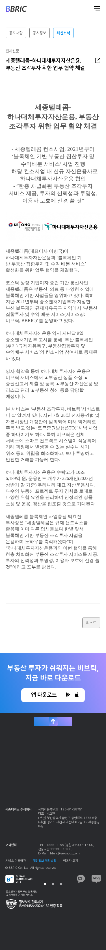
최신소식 (63, 33)
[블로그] (96, 879)
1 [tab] (45, 884)
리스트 (91, 623)
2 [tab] (53, 884)
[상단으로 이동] (53, 721)
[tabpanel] (53, 846)
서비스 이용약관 (15, 861)
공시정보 (39, 33)
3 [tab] (61, 884)
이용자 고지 (70, 861)
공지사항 (16, 33)
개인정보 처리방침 (44, 861)
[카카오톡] (81, 879)
